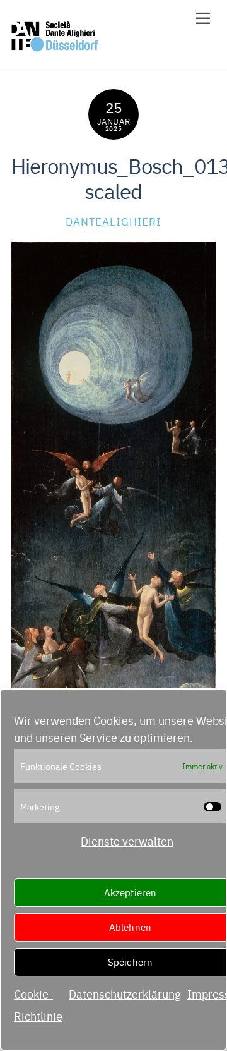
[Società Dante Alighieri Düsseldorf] (54, 47)
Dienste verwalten (127, 841)
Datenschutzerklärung (125, 994)
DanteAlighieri (113, 221)
